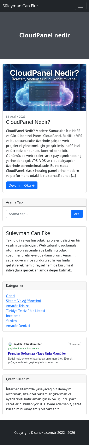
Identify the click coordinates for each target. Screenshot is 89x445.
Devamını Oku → (22, 185)
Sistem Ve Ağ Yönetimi (23, 300)
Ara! (77, 214)
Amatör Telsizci (18, 305)
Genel (10, 295)
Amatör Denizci (18, 325)
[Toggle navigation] (81, 6)
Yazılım (11, 320)
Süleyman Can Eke (20, 6)
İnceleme (13, 315)
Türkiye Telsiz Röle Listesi (25, 310)
